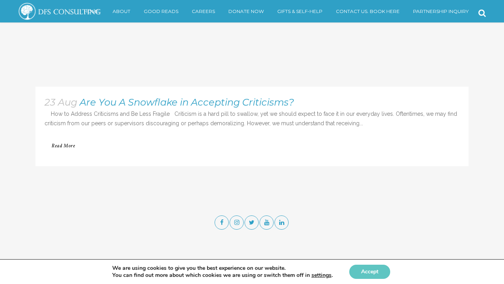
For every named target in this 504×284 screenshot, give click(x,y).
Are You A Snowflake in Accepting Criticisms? (187, 102)
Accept (369, 271)
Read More (63, 146)
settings (321, 275)
